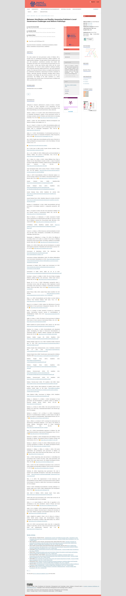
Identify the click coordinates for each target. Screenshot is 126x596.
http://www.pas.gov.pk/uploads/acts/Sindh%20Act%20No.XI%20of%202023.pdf (44, 273)
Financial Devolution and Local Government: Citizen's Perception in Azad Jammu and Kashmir (57, 552)
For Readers (85, 79)
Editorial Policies (66, 9)
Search (96, 9)
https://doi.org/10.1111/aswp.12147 (36, 454)
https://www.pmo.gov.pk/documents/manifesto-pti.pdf (39, 379)
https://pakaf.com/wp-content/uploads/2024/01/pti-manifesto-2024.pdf (42, 383)
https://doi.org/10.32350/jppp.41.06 (36, 41)
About (35, 11)
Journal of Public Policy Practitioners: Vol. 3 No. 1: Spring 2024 (43, 548)
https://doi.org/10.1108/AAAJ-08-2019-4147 (49, 242)
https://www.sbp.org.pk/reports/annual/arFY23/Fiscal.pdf (39, 494)
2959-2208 (90, 23)
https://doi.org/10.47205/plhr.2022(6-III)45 (48, 334)
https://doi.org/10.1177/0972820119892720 (39, 433)
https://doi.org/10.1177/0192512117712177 (48, 178)
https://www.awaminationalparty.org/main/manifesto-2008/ (40, 182)
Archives (33, 15)
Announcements (77, 9)
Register (93, 1)
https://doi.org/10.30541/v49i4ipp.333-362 (44, 461)
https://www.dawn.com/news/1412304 (35, 150)
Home (28, 9)
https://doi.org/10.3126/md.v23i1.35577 (39, 307)
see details (70, 111)
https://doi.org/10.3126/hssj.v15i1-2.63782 (43, 248)
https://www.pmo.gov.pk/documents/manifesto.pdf (38, 396)
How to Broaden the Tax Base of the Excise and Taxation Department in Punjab (53, 558)
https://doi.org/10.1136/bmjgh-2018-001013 (38, 521)
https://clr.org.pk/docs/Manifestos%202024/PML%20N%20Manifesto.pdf (42, 338)
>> (29, 570)
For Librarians (86, 83)
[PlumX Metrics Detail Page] (71, 103)
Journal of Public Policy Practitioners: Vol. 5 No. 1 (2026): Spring (59, 565)
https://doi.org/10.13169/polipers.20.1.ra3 (43, 136)
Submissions (35, 9)
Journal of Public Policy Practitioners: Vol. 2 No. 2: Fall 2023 (56, 562)
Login (98, 1)
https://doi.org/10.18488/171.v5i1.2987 (49, 440)
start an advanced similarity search (41, 573)
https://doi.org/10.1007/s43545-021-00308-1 (38, 145)
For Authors (85, 81)
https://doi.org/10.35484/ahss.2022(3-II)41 (48, 505)
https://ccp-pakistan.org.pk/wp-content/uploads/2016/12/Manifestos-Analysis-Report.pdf (43, 226)
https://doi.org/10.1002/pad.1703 (42, 490)
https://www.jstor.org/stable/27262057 (42, 446)
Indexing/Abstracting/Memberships (50, 9)
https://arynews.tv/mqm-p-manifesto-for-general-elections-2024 (41, 326)
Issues (29, 11)
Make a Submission (90, 16)
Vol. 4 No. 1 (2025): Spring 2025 (43, 15)
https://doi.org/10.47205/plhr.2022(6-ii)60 (37, 513)
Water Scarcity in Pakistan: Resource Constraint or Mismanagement (50, 566)
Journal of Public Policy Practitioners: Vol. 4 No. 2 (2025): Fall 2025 (48, 544)
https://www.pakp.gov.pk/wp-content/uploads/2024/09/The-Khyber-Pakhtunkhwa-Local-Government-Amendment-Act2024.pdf (43, 260)
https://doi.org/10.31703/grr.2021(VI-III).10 (39, 418)
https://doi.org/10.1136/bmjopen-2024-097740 (46, 221)
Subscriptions (43, 11)
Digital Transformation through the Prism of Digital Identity (48, 549)
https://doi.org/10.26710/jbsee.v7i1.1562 (49, 117)
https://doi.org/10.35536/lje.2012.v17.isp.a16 (43, 468)
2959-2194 (90, 25)
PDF (67, 49)
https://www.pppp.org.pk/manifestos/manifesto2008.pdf (46, 355)
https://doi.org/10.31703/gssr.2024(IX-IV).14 (48, 279)
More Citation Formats (70, 75)
